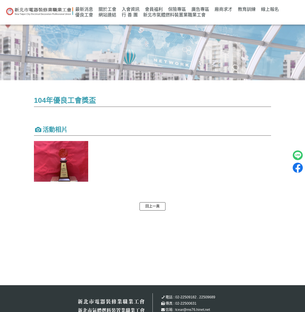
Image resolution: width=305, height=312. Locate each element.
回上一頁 (152, 206)
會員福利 (154, 9)
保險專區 (177, 9)
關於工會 (107, 9)
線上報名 (270, 9)
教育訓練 (247, 9)
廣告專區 (200, 9)
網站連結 (107, 15)
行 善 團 (130, 15)
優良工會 (84, 15)
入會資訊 (131, 9)
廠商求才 (223, 9)
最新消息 (84, 9)
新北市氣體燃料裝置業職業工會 (174, 15)
